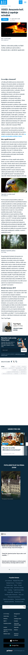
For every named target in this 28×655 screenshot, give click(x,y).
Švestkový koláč (19, 601)
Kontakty (16, 621)
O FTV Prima (6, 613)
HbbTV (5, 621)
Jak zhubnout (8, 580)
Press (15, 616)
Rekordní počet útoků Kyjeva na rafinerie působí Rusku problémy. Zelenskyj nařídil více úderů (14, 562)
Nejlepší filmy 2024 (18, 580)
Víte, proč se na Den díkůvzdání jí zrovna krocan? (11, 449)
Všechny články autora (18, 329)
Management (17, 613)
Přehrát (5, 491)
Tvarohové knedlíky (20, 599)
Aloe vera (21, 594)
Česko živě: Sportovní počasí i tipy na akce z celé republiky (14, 554)
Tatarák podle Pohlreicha (11, 594)
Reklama (5, 618)
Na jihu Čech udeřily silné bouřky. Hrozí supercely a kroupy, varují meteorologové (12, 546)
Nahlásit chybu (7, 633)
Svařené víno (17, 592)
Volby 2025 (10, 592)
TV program (18, 583)
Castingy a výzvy (17, 618)
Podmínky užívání (7, 623)
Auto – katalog (8, 590)
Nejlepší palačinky (9, 601)
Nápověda (16, 627)
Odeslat (23, 350)
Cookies (5, 627)
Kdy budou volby (8, 587)
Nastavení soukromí (16, 634)
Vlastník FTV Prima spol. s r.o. (8, 630)
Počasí (20, 585)
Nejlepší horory (10, 583)
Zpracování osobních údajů (17, 624)
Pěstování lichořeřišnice (14, 597)
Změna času (9, 585)
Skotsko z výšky (6, 494)
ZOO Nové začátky (19, 587)
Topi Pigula (12, 20)
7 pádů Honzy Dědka (18, 590)
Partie (15, 585)
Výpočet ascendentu (8, 599)
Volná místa (6, 616)
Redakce (16, 629)
